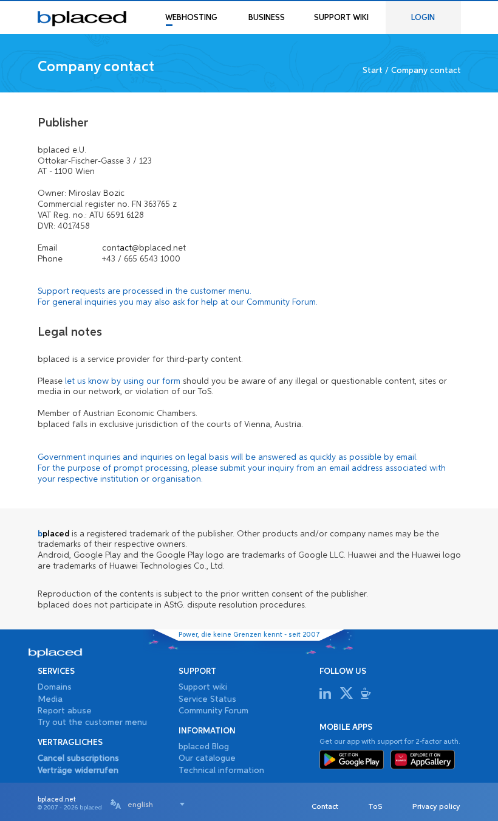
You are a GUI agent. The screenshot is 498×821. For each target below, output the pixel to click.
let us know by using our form (122, 381)
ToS (375, 807)
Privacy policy (436, 807)
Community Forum (281, 302)
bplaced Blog (204, 747)
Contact (325, 807)
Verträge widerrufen (78, 770)
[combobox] (156, 803)
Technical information (221, 770)
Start (373, 70)
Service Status (207, 699)
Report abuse (65, 711)
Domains (55, 687)
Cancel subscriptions (78, 758)
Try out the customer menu (92, 722)
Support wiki (203, 687)
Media (50, 699)
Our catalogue (207, 758)
